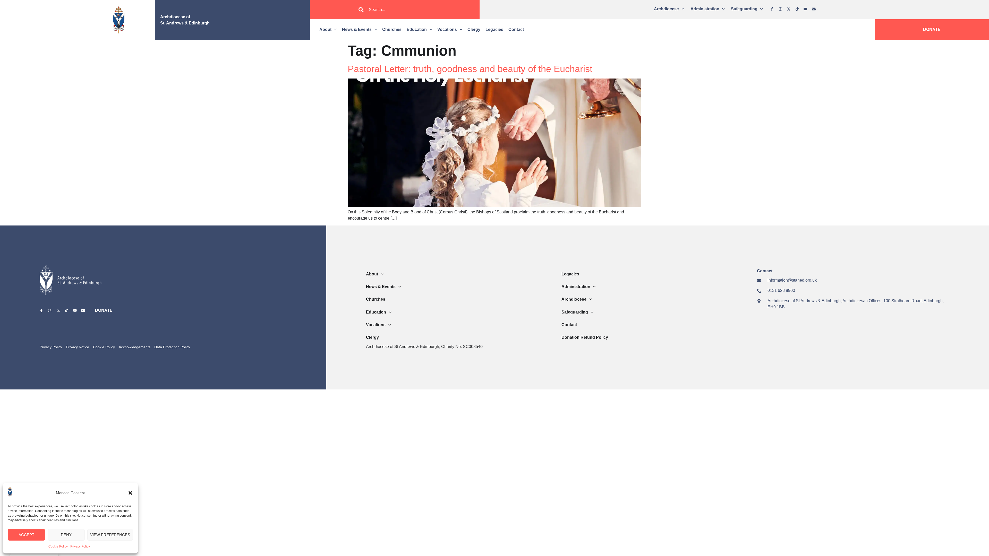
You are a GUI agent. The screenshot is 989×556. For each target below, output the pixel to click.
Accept (26, 535)
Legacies (494, 29)
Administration (704, 9)
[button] (130, 493)
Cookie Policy (58, 546)
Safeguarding (744, 9)
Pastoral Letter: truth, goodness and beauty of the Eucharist (470, 69)
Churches (392, 29)
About (325, 29)
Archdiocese (666, 9)
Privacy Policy (80, 546)
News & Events (357, 29)
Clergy (473, 29)
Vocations (447, 29)
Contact (516, 29)
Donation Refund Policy (584, 337)
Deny (66, 535)
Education (417, 29)
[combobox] (394, 9)
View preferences (110, 535)
